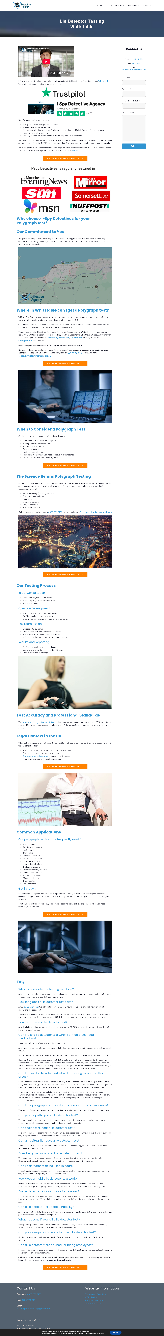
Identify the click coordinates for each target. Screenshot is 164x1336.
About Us (108, 5)
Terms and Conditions (96, 1294)
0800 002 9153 (75, 352)
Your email (126, 89)
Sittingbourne (25, 340)
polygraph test (31, 1007)
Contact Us (146, 5)
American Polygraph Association (38, 722)
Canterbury (52, 337)
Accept (115, 1332)
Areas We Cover (93, 1303)
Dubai (75, 150)
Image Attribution (94, 1300)
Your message (128, 112)
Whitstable (103, 81)
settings (101, 1334)
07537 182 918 (135, 63)
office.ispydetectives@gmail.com (35, 355)
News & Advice (133, 5)
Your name (127, 77)
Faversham (76, 337)
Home (99, 5)
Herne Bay (64, 337)
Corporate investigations (35, 756)
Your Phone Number (131, 100)
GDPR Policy (91, 1297)
